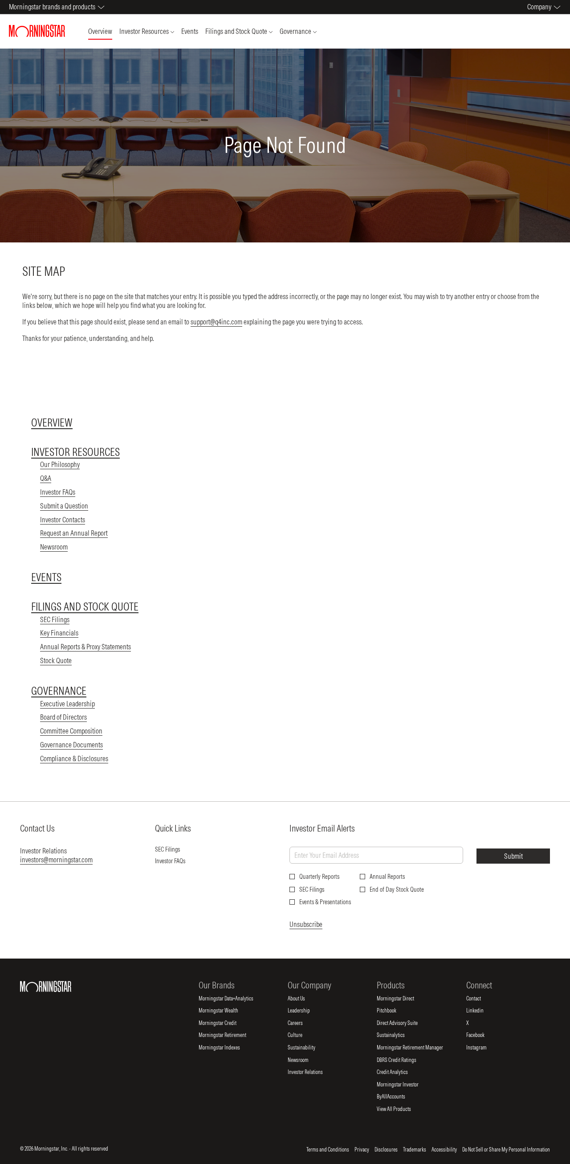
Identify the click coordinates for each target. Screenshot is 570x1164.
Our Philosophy (60, 464)
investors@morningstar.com (56, 859)
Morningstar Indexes (227, 1047)
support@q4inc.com (216, 321)
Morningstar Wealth (226, 1010)
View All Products (401, 1109)
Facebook (482, 1035)
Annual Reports (387, 877)
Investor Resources (75, 452)
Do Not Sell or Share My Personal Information (506, 1149)
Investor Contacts (62, 519)
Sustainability (309, 1047)
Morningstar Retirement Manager (417, 1047)
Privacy (361, 1149)
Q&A (45, 478)
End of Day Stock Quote (397, 889)
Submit (513, 856)
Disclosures (386, 1149)
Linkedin (482, 1010)
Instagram (483, 1047)
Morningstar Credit (225, 1023)
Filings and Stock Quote (84, 606)
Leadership (306, 1010)
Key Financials (59, 632)
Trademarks (414, 1149)
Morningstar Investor (405, 1084)
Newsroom (54, 546)
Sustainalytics (398, 1035)
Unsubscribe (305, 924)
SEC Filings (54, 619)
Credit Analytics (400, 1072)
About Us (304, 998)
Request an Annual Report (74, 533)
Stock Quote (56, 660)
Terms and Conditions (327, 1149)
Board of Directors (63, 717)
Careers (303, 1023)
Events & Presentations (325, 902)
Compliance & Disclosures (74, 758)
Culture (302, 1035)
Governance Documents (71, 744)
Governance (58, 690)
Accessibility (444, 1149)
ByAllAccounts (398, 1096)
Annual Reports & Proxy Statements (85, 646)
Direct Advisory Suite (404, 1023)
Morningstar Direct (403, 998)
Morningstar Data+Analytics (233, 998)
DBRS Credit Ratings (404, 1060)
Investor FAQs (57, 492)
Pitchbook (394, 1010)
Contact (481, 998)
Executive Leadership (67, 703)
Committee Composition (71, 730)
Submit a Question (64, 505)
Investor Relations (313, 1072)
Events (46, 577)
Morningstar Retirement (230, 1035)
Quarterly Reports (319, 877)
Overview (52, 422)
